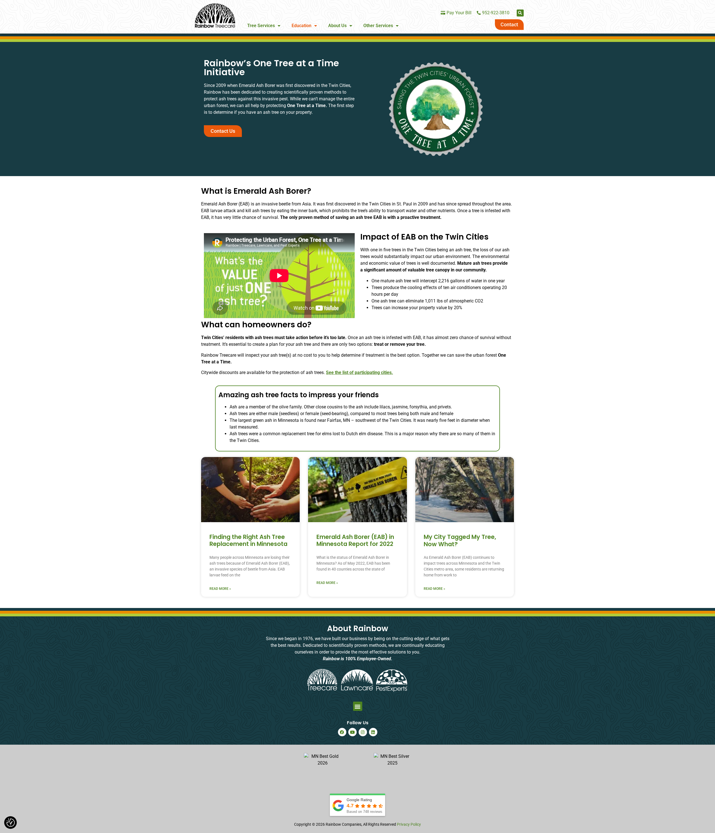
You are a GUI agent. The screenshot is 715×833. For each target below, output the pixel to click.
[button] (520, 13)
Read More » (220, 589)
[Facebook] (342, 732)
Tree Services (261, 25)
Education (301, 25)
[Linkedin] (373, 732)
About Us (337, 25)
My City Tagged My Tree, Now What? (460, 540)
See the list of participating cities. (359, 372)
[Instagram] (363, 732)
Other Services (378, 25)
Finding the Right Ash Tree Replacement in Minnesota (248, 540)
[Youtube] (352, 732)
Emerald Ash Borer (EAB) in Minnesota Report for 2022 (355, 540)
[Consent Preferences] (10, 822)
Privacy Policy (409, 824)
